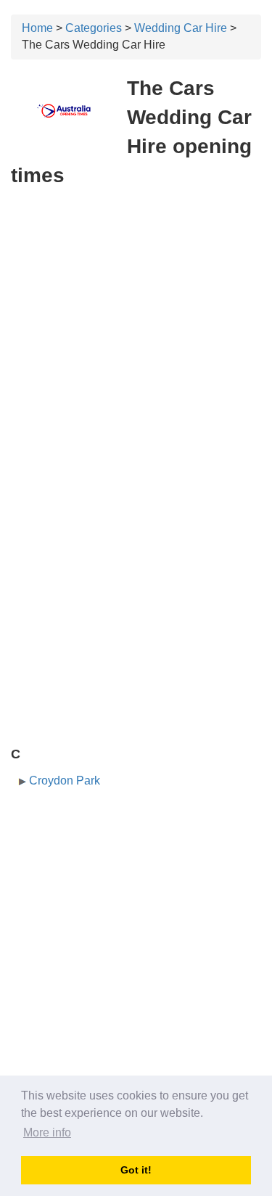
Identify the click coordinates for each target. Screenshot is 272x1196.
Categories (93, 28)
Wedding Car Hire (180, 28)
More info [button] (47, 1132)
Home (37, 28)
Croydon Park (64, 780)
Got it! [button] (136, 1170)
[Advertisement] (136, 339)
